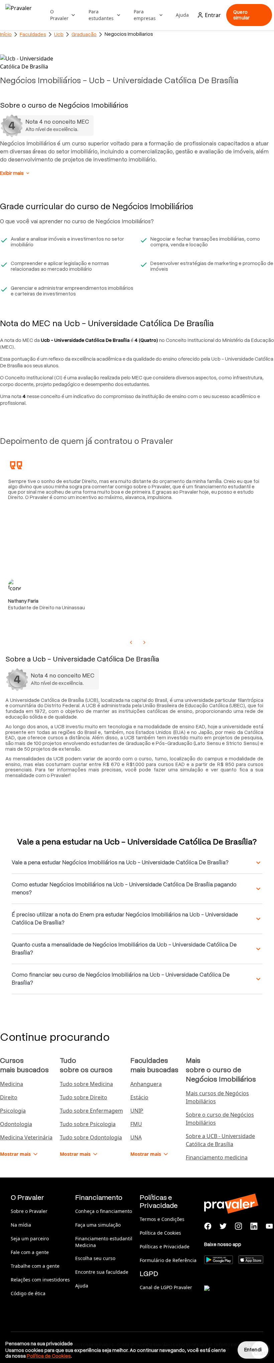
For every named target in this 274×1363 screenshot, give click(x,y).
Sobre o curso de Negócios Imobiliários (220, 1118)
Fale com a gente (30, 1252)
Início (6, 34)
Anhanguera (146, 1084)
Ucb (58, 34)
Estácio (139, 1097)
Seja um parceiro (30, 1238)
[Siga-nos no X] (223, 1226)
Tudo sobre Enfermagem (91, 1110)
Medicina (11, 1084)
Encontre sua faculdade (101, 1272)
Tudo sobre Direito (83, 1097)
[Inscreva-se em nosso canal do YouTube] (269, 1226)
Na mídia (21, 1225)
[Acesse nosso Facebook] (208, 1226)
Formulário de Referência (168, 1260)
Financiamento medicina (217, 1157)
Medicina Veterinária (26, 1137)
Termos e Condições (162, 1219)
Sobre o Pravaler (29, 1211)
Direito (8, 1097)
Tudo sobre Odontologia (91, 1137)
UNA (136, 1137)
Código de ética (28, 1293)
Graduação (84, 34)
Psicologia (13, 1110)
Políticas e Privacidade (164, 1246)
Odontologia (16, 1124)
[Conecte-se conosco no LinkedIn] (254, 1226)
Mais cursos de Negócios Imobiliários (217, 1097)
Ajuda (182, 15)
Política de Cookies (160, 1233)
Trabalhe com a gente (35, 1266)
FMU (136, 1124)
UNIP (136, 1110)
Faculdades (33, 34)
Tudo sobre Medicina (86, 1084)
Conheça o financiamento (103, 1211)
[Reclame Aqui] (237, 1296)
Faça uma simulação (98, 1225)
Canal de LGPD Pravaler (166, 1287)
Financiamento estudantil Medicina (103, 1241)
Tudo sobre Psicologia (88, 1124)
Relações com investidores (40, 1279)
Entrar (213, 15)
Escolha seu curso (95, 1258)
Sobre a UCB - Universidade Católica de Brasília (220, 1140)
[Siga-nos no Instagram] (238, 1226)
